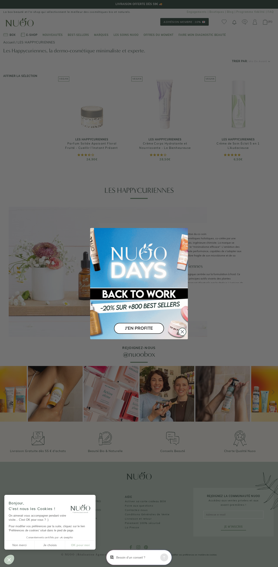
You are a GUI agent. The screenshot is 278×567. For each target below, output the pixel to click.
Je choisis (50, 545)
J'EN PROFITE (139, 328)
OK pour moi (80, 545)
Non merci (19, 545)
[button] (9, 559)
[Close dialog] (182, 332)
